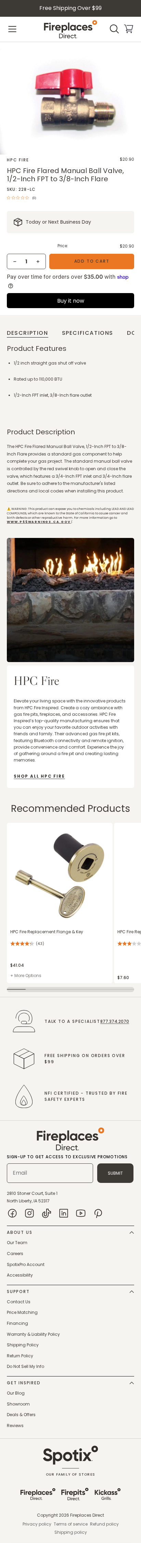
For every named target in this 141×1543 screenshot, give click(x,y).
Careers (15, 1253)
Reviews (15, 1425)
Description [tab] (27, 333)
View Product (20, 826)
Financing (17, 1323)
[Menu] (12, 29)
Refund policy (104, 1524)
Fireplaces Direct (87, 1515)
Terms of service (71, 1524)
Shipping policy (70, 1532)
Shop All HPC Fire (39, 776)
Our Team (17, 1242)
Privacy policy (37, 1524)
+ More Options (25, 975)
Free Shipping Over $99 (70, 8)
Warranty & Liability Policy (33, 1334)
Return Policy (20, 1356)
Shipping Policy (23, 1345)
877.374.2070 (114, 1021)
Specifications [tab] (87, 333)
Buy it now (70, 301)
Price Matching (22, 1312)
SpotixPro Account (25, 1264)
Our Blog (16, 1393)
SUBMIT (115, 1173)
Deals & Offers (21, 1414)
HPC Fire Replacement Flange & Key (46, 932)
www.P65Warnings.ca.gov (39, 522)
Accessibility (20, 1275)
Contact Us (18, 1302)
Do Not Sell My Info (25, 1366)
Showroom (18, 1404)
